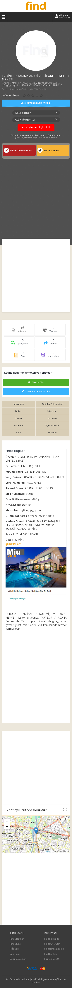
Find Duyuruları (52, 944)
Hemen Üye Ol (51, 959)
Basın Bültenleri (18, 959)
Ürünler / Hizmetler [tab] (52, 404)
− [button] (7, 826)
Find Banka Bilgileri (54, 949)
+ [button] (7, 821)
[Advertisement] (36, 196)
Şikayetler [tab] (52, 411)
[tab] (19, 343)
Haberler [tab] (52, 418)
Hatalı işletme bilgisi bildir (36, 127)
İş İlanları (14, 949)
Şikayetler (15, 954)
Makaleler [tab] (19, 425)
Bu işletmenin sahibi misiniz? (36, 103)
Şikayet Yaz (38, 382)
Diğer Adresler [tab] (52, 425)
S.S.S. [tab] (18, 432)
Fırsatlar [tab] (19, 418)
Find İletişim (50, 954)
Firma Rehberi (17, 939)
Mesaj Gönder (51, 150)
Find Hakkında (51, 939)
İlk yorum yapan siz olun (37, 391)
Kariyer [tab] (18, 411)
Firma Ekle (15, 944)
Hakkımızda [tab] (18, 404)
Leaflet (48, 851)
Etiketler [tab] (52, 432)
